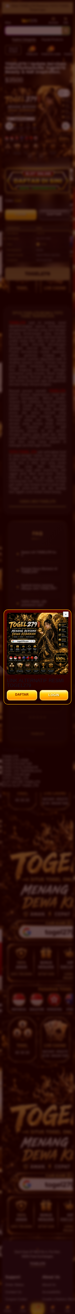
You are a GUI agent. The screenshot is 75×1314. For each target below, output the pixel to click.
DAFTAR (22, 694)
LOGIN (53, 695)
